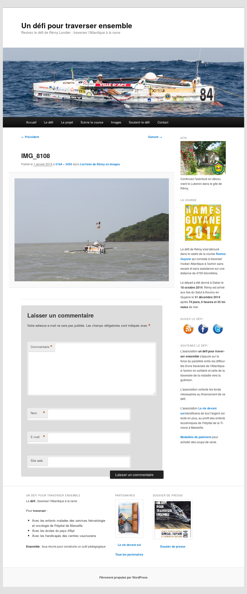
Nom (38, 413)
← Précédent (30, 137)
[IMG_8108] (91, 229)
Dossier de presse (172, 546)
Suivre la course (92, 122)
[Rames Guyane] (203, 239)
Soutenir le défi (139, 122)
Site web (37, 460)
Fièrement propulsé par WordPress (123, 577)
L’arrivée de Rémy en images (100, 164)
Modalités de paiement (195, 437)
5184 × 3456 (63, 164)
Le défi (48, 122)
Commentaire (41, 347)
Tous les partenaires (129, 554)
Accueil (31, 122)
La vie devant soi (129, 545)
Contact (163, 122)
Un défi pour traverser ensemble (76, 25)
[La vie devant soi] (129, 518)
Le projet (67, 122)
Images (116, 122)
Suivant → (155, 137)
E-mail (38, 437)
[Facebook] (203, 333)
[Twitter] (218, 333)
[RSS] (188, 333)
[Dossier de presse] (172, 519)
